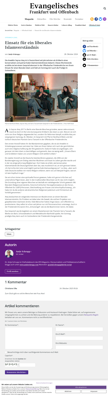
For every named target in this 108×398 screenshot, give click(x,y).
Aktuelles (41, 19)
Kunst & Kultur (53, 25)
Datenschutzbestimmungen (44, 383)
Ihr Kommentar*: (12, 325)
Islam (9, 234)
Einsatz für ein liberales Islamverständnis (48, 30)
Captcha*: (9, 355)
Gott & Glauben (26, 25)
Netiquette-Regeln (91, 315)
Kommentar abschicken (16, 372)
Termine (79, 19)
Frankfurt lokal (80, 25)
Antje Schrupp (14, 54)
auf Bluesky (91, 51)
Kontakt (68, 19)
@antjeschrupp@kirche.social (60, 265)
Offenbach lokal (94, 25)
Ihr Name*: (60, 325)
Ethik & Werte (13, 25)
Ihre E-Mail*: (60, 334)
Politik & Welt (40, 25)
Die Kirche (55, 19)
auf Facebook (92, 46)
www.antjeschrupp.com (29, 265)
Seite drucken (92, 59)
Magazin (29, 19)
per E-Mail (91, 55)
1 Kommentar (92, 65)
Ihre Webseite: (61, 343)
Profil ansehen (12, 271)
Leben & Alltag (67, 25)
